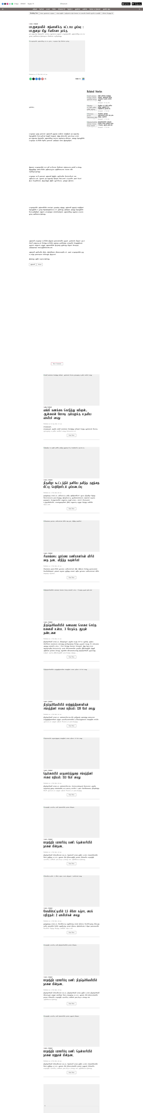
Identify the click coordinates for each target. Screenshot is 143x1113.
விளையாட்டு (61, 9)
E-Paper (16, 4)
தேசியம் (41, 9)
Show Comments (57, 363)
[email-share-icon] (42, 79)
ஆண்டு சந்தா (106, 9)
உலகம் (48, 9)
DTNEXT (23, 4)
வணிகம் (85, 9)
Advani (39, 264)
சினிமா (54, 9)
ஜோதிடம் (69, 9)
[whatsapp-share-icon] (30, 79)
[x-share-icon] (33, 79)
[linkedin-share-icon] (39, 79)
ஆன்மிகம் (77, 9)
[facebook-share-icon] (36, 79)
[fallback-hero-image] (92, 98)
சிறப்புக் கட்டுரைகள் (94, 9)
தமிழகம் (35, 9)
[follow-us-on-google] (83, 79)
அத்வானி (32, 264)
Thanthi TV (31, 4)
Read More (71, 435)
